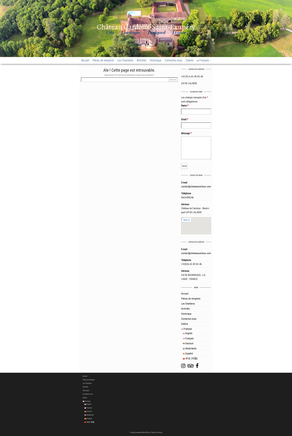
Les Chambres (125, 60)
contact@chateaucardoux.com (196, 186)
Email (184, 119)
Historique (155, 60)
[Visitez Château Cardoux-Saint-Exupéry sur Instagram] (183, 366)
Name (185, 105)
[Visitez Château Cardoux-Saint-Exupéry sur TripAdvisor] (190, 366)
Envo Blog (159, 432)
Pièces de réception (103, 60)
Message (186, 133)
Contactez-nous (173, 60)
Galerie (189, 60)
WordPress (146, 432)
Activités (141, 60)
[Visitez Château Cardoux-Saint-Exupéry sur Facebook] (197, 366)
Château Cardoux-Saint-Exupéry (146, 27)
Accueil (85, 60)
